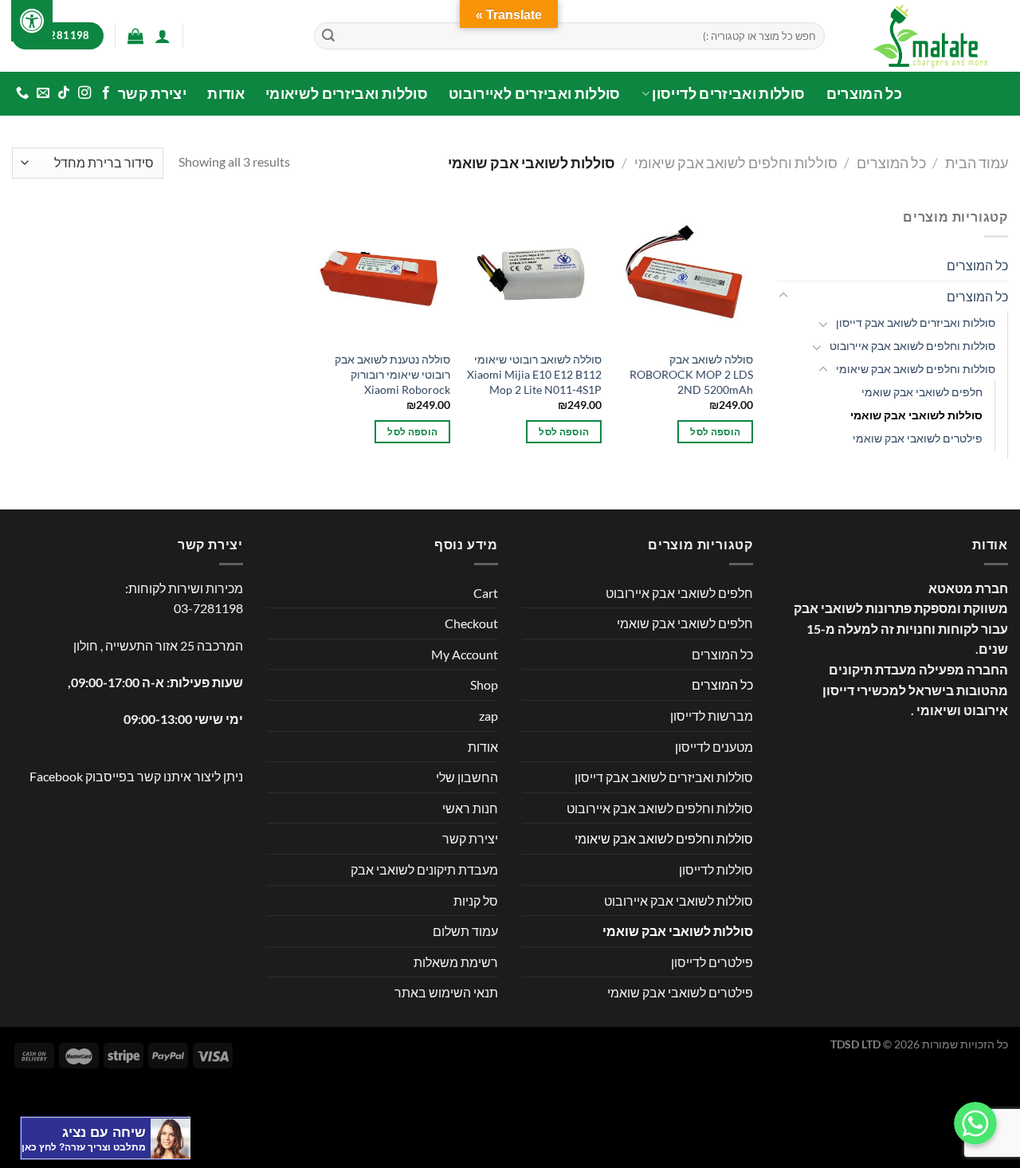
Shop (484, 684)
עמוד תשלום (465, 930)
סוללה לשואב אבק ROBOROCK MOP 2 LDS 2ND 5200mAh (691, 373)
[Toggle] (783, 295)
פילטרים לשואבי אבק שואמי (918, 438)
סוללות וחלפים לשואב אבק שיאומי (736, 162)
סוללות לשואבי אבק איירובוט (678, 900)
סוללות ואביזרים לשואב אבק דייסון (915, 322)
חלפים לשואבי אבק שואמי (922, 392)
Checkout (471, 623)
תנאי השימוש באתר (446, 992)
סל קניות (475, 900)
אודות (226, 93)
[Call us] (22, 93)
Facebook (56, 776)
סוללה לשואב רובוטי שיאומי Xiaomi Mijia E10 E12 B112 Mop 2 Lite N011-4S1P (534, 373)
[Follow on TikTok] (63, 93)
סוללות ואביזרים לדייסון (728, 93)
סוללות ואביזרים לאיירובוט (535, 93)
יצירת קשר (152, 93)
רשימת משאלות (456, 961)
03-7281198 (208, 607)
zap (488, 715)
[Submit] (328, 35)
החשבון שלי (467, 777)
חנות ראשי (470, 808)
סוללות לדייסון (716, 869)
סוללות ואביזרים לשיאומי (346, 93)
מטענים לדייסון (714, 746)
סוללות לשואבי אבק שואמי (916, 415)
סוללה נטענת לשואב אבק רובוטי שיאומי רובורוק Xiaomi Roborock (392, 373)
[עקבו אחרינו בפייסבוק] (105, 93)
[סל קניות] (135, 35)
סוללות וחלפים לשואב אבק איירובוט (912, 345)
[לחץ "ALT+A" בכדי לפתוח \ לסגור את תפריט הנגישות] (32, 20)
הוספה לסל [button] (715, 432)
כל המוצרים (864, 93)
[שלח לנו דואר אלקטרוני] (43, 93)
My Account (464, 654)
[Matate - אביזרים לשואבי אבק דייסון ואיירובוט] (928, 36)
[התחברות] (163, 35)
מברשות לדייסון (711, 715)
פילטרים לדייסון (712, 961)
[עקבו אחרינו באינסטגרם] (84, 93)
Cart (485, 592)
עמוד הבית (976, 162)
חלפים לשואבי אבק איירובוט (679, 592)
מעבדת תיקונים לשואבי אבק (424, 869)
